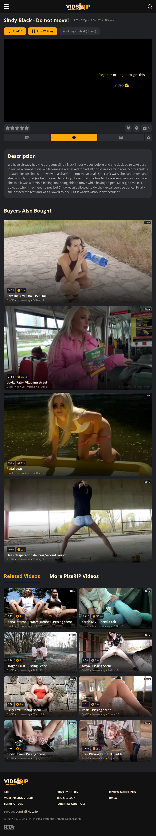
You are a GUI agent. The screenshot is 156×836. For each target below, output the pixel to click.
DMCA (113, 798)
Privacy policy (67, 792)
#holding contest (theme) (79, 31)
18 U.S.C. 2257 (66, 798)
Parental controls (71, 804)
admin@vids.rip (27, 812)
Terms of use (13, 804)
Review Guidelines (122, 792)
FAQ (6, 792)
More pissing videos (18, 798)
